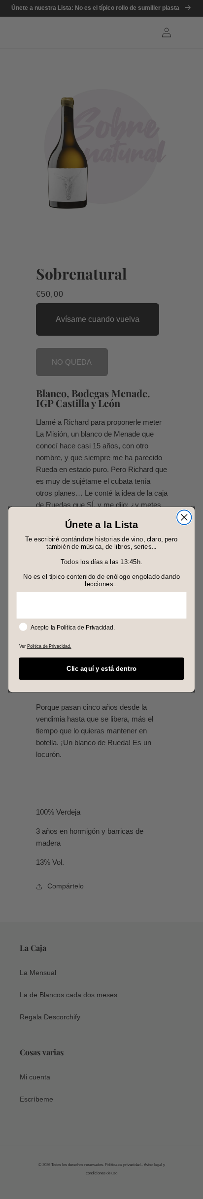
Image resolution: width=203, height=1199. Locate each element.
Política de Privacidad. (49, 646)
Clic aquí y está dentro (101, 668)
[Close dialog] (184, 517)
